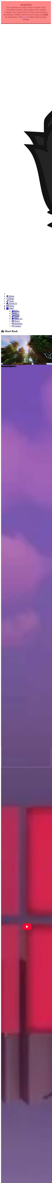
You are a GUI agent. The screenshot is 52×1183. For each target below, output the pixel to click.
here (25, 17)
